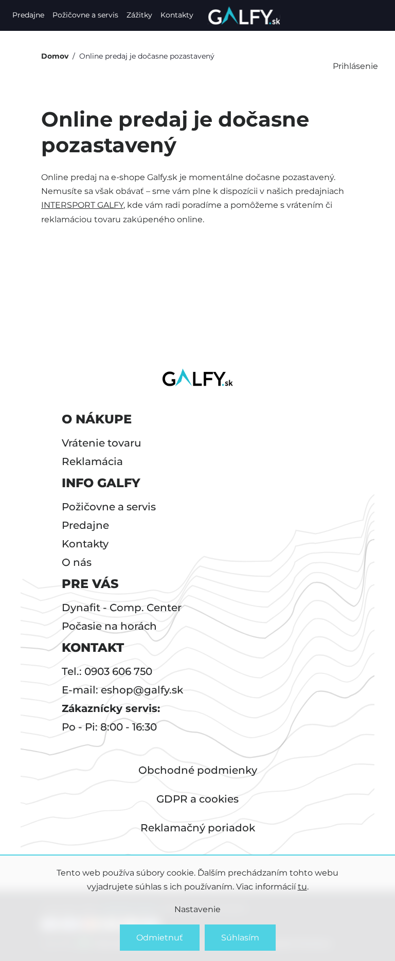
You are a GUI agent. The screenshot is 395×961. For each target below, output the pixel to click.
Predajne (28, 15)
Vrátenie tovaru (101, 443)
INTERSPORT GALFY (82, 205)
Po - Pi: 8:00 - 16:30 (109, 727)
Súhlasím (240, 937)
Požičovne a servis (85, 15)
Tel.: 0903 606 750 (107, 671)
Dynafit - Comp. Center (122, 607)
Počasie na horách (109, 626)
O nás (77, 562)
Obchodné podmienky (197, 770)
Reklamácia (92, 461)
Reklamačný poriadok (197, 828)
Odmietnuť (159, 937)
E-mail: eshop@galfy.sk (122, 690)
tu (302, 887)
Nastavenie (197, 909)
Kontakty (176, 15)
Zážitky (139, 15)
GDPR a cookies (197, 799)
